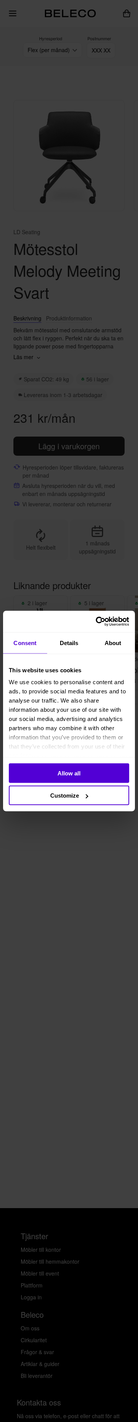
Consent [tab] (24, 642)
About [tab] (113, 642)
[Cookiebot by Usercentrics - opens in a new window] (97, 622)
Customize (64, 795)
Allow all (69, 773)
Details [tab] (69, 642)
